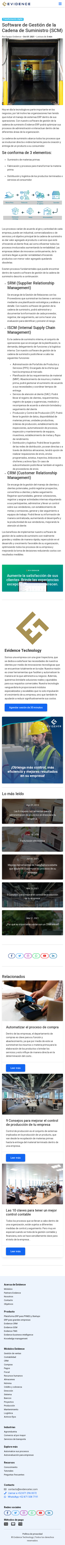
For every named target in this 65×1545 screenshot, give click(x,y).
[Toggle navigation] (60, 4)
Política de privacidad (32, 1534)
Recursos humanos (13, 1376)
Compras (8, 1364)
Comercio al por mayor (15, 1435)
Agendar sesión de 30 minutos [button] (26, 707)
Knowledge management (16, 1338)
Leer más (15, 1068)
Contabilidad (10, 1357)
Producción (9, 1405)
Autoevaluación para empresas (19, 1455)
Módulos (8, 1289)
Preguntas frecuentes (14, 1474)
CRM (6, 1360)
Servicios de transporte (15, 1439)
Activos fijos (10, 1417)
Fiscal (7, 1372)
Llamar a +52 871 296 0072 (22, 1493)
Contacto (8, 1300)
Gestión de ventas (12, 1353)
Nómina (8, 1383)
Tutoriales (8, 1471)
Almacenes (9, 1379)
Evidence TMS (10, 1331)
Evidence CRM (11, 1323)
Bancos (7, 1398)
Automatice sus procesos (16, 1451)
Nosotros (8, 1296)
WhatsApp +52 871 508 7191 (22, 1496)
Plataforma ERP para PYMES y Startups (22, 1316)
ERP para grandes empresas (17, 1320)
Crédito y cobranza (13, 1387)
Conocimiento (11, 1467)
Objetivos (8, 1304)
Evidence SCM (10, 1327)
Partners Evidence (12, 1293)
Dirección (8, 1391)
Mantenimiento (11, 1409)
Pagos (7, 1368)
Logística (8, 1413)
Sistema (8, 1394)
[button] (11, 955)
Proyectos (9, 1402)
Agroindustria (10, 1431)
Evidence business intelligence (18, 1334)
